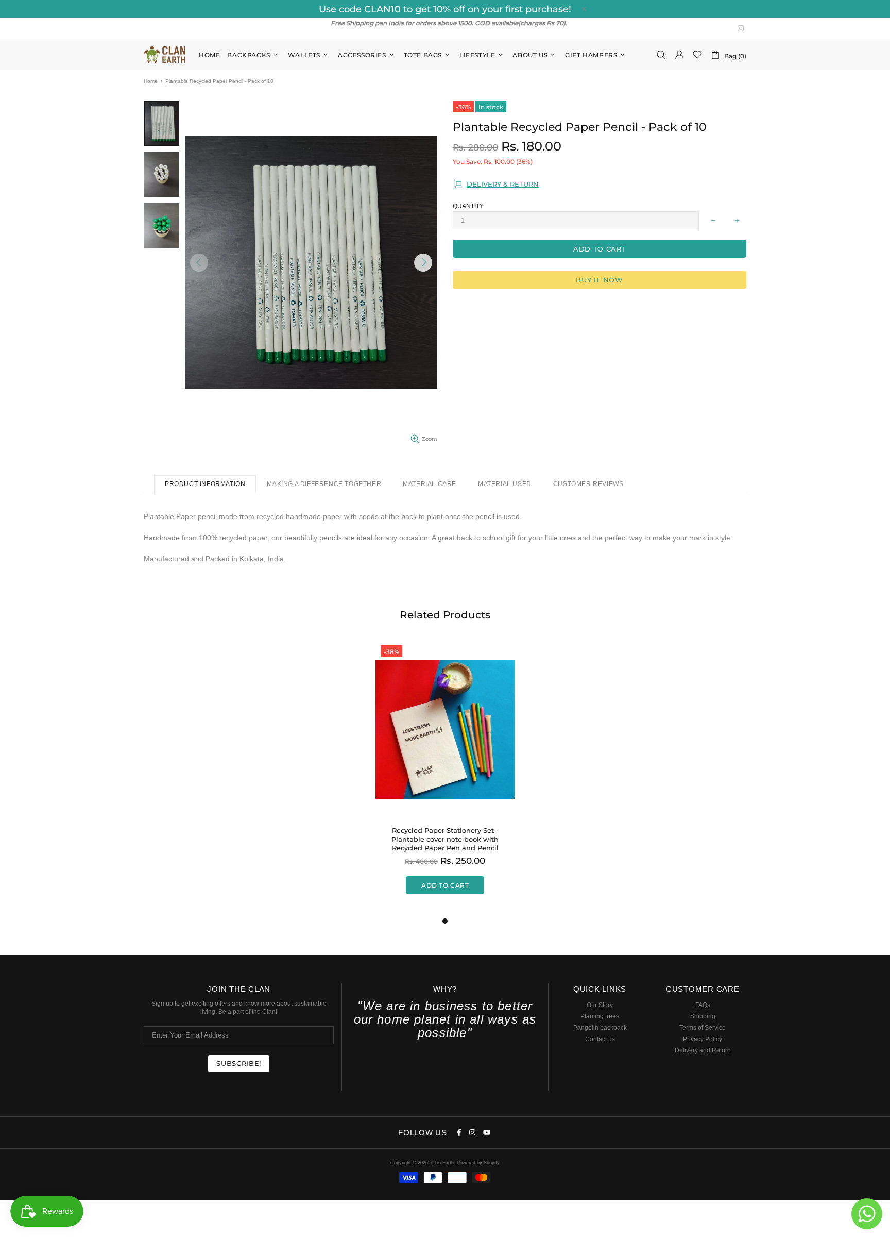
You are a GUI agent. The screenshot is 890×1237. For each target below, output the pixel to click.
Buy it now (599, 280)
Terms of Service (702, 1027)
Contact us (600, 1039)
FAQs (702, 1005)
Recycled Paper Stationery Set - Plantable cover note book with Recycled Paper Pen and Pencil (445, 839)
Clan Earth (165, 54)
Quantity (468, 206)
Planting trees (599, 1016)
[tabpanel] (445, 777)
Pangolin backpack (600, 1027)
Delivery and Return (703, 1050)
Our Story (600, 1005)
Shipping (702, 1016)
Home (151, 81)
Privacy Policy (702, 1039)
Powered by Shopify (478, 1162)
